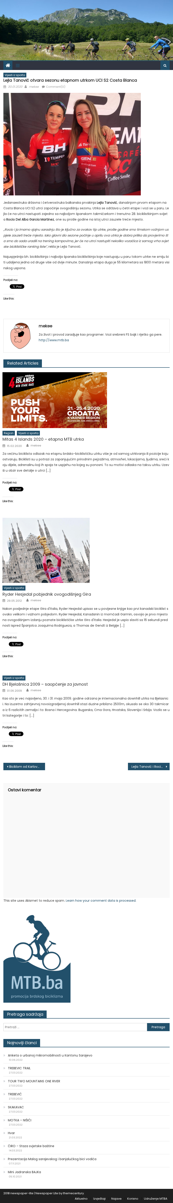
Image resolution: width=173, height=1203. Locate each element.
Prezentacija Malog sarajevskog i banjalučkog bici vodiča (52, 1159)
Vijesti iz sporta (15, 75)
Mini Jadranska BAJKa (24, 1172)
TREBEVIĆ (15, 1094)
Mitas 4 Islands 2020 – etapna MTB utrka (43, 439)
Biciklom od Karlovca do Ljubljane (27, 766)
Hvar (11, 1133)
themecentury (73, 1193)
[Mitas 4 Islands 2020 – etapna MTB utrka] (86, 400)
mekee (34, 87)
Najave (116, 1198)
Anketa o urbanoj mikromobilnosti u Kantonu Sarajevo (50, 1055)
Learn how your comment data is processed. (101, 900)
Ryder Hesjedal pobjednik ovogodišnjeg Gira (46, 594)
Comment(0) (55, 87)
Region (9, 433)
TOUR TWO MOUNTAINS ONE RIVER (34, 1081)
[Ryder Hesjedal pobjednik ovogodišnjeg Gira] (86, 550)
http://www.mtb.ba (54, 340)
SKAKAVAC (16, 1107)
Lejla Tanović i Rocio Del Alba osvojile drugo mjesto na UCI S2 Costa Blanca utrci (150, 766)
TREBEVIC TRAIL (19, 1068)
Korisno (132, 1198)
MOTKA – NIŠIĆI (19, 1120)
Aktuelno (81, 1198)
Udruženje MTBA (155, 1198)
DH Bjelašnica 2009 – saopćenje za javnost (45, 684)
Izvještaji (99, 1198)
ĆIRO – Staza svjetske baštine (31, 1146)
